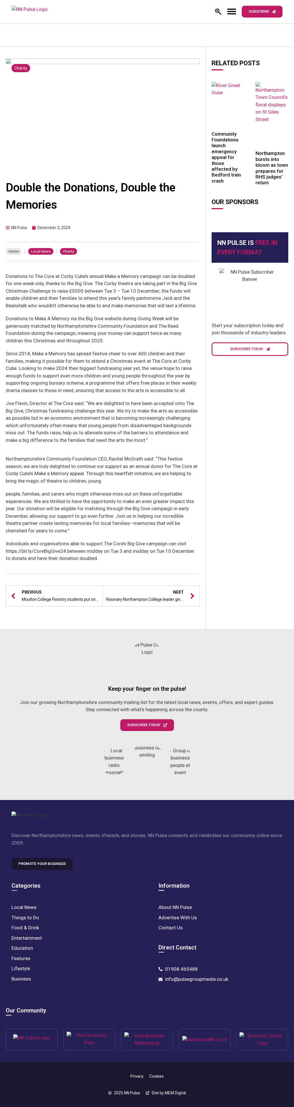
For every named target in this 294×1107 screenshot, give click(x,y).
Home (14, 251)
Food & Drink (25, 928)
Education (22, 948)
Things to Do (25, 917)
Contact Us (170, 928)
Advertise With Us (177, 917)
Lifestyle (20, 968)
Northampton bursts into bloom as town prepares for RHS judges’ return (272, 167)
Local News (41, 251)
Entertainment (26, 938)
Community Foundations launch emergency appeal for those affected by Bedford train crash (226, 157)
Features (20, 958)
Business (21, 979)
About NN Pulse (175, 907)
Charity (20, 68)
